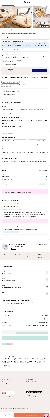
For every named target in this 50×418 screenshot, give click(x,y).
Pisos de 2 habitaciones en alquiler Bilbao (42, 359)
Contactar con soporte (6, 396)
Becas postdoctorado (6, 383)
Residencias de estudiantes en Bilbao (6, 366)
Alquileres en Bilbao (6, 358)
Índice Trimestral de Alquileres (7, 386)
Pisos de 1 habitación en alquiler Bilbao (30, 359)
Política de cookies (30, 379)
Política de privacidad (31, 377)
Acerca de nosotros (5, 379)
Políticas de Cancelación (16, 77)
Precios (6, 77)
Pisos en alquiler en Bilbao (18, 359)
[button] (44, 26)
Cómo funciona (4, 377)
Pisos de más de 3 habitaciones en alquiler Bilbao (19, 363)
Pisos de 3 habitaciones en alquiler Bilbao (7, 362)
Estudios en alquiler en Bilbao (42, 362)
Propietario (26, 77)
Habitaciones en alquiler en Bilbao (30, 362)
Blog (2, 381)
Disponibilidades (44, 77)
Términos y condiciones (31, 381)
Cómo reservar (34, 77)
